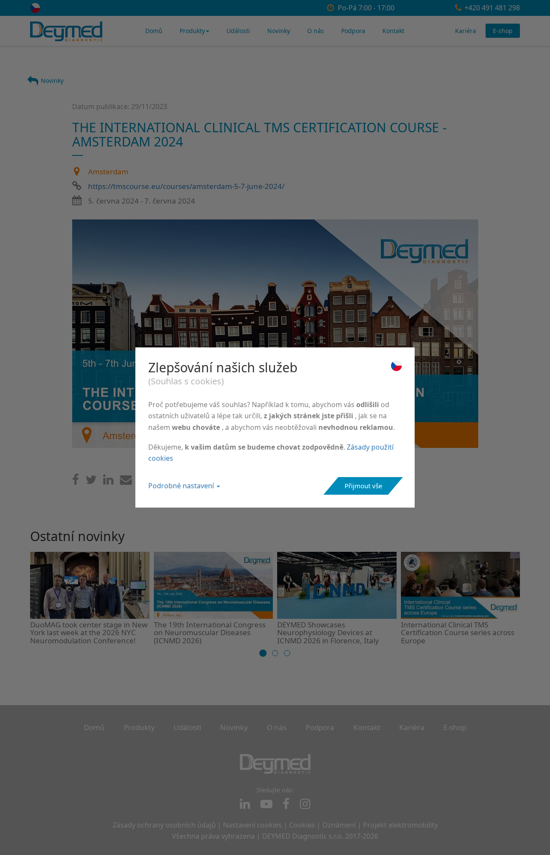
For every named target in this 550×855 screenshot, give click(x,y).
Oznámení (339, 825)
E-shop (503, 31)
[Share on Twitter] (91, 482)
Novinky (278, 31)
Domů (153, 31)
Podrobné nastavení (182, 485)
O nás (315, 31)
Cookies (302, 825)
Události (238, 31)
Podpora (353, 31)
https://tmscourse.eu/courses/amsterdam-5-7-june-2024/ (186, 186)
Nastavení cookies (252, 825)
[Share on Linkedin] (108, 482)
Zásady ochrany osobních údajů (164, 825)
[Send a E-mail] (126, 482)
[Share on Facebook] (75, 482)
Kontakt (393, 31)
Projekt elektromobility (400, 825)
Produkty (192, 31)
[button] (263, 653)
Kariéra (465, 31)
